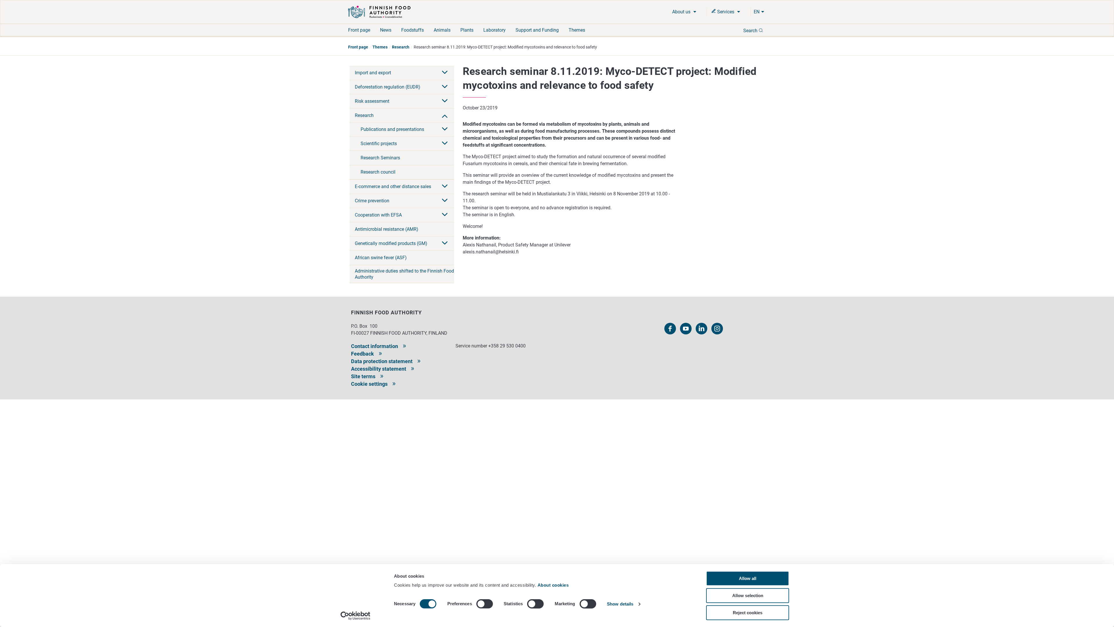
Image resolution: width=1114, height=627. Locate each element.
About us (682, 12)
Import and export (373, 72)
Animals (442, 30)
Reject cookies (747, 612)
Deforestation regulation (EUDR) (387, 87)
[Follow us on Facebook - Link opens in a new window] (670, 328)
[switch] (484, 603)
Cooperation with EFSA (378, 215)
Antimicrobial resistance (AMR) (386, 229)
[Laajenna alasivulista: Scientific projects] (444, 143)
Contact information (374, 346)
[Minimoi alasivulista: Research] (444, 115)
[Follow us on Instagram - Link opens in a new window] (717, 328)
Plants (466, 30)
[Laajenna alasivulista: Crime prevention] (444, 200)
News (385, 30)
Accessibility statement (378, 369)
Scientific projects (379, 143)
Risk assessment (372, 101)
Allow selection (747, 595)
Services (725, 12)
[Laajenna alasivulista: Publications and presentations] (444, 129)
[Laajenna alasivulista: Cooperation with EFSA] (444, 215)
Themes (577, 30)
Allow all (747, 578)
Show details (620, 604)
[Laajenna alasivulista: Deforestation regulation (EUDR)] (444, 87)
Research (400, 47)
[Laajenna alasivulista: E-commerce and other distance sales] (444, 186)
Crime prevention (372, 200)
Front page (359, 30)
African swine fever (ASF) (381, 257)
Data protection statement (382, 361)
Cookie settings (369, 384)
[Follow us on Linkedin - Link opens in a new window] (701, 328)
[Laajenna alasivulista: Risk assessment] (444, 101)
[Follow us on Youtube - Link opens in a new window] (686, 328)
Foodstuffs (412, 30)
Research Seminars (380, 158)
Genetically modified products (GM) (391, 243)
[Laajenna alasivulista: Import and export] (444, 72)
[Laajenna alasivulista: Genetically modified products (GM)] (444, 243)
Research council (378, 172)
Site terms (363, 376)
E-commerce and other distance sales (393, 186)
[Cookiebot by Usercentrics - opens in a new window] (355, 615)
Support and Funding (537, 30)
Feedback (362, 354)
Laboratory (494, 30)
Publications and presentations (392, 129)
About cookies (554, 585)
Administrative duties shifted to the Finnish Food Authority (404, 274)
